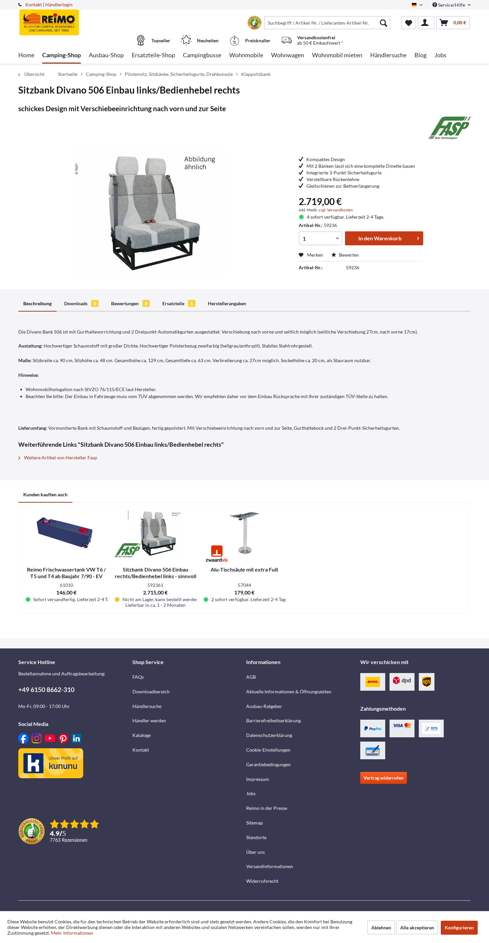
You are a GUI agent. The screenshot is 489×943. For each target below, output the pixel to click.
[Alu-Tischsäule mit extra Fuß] (244, 533)
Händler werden (149, 720)
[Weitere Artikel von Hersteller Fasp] (449, 127)
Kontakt (33, 4)
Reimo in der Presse (266, 808)
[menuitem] (327, 22)
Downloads (80, 303)
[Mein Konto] (426, 22)
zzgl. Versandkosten (335, 209)
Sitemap (254, 822)
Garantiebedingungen (268, 764)
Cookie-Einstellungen (268, 750)
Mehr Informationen (72, 933)
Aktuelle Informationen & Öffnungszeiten (288, 691)
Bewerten (348, 255)
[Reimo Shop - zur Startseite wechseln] (74, 19)
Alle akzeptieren (417, 927)
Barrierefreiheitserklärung (273, 720)
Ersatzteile (177, 303)
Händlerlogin (59, 4)
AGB (251, 677)
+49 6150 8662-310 (46, 689)
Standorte (256, 837)
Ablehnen (381, 927)
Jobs (250, 793)
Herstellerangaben (227, 303)
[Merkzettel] (408, 22)
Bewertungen (129, 303)
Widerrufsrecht (262, 881)
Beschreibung (37, 303)
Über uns (255, 852)
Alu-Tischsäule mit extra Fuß (244, 569)
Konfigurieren (459, 927)
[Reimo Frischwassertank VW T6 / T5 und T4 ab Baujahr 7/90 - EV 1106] (66, 533)
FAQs (138, 677)
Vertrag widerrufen (384, 778)
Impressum (257, 779)
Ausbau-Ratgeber (264, 706)
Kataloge (141, 735)
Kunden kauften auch (45, 494)
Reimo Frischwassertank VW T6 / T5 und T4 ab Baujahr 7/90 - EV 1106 (66, 573)
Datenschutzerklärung (269, 735)
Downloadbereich (151, 691)
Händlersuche (146, 706)
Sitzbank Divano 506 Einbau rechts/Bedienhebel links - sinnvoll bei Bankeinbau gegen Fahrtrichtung (155, 573)
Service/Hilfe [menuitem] (451, 5)
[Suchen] (384, 22)
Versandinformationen (269, 866)
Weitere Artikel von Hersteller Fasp (60, 457)
